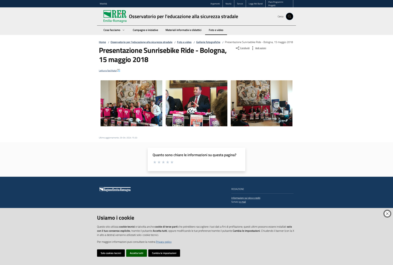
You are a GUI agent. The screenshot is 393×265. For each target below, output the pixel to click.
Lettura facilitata (108, 70)
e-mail (242, 202)
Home (102, 42)
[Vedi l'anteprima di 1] (131, 103)
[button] (289, 16)
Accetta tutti (136, 253)
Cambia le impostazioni (164, 253)
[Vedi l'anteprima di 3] (261, 103)
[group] (131, 103)
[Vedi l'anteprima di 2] (196, 103)
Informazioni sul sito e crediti (245, 198)
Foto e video (184, 42)
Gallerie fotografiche (208, 42)
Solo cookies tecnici (111, 253)
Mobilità (103, 3)
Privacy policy (164, 242)
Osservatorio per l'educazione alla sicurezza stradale (141, 42)
